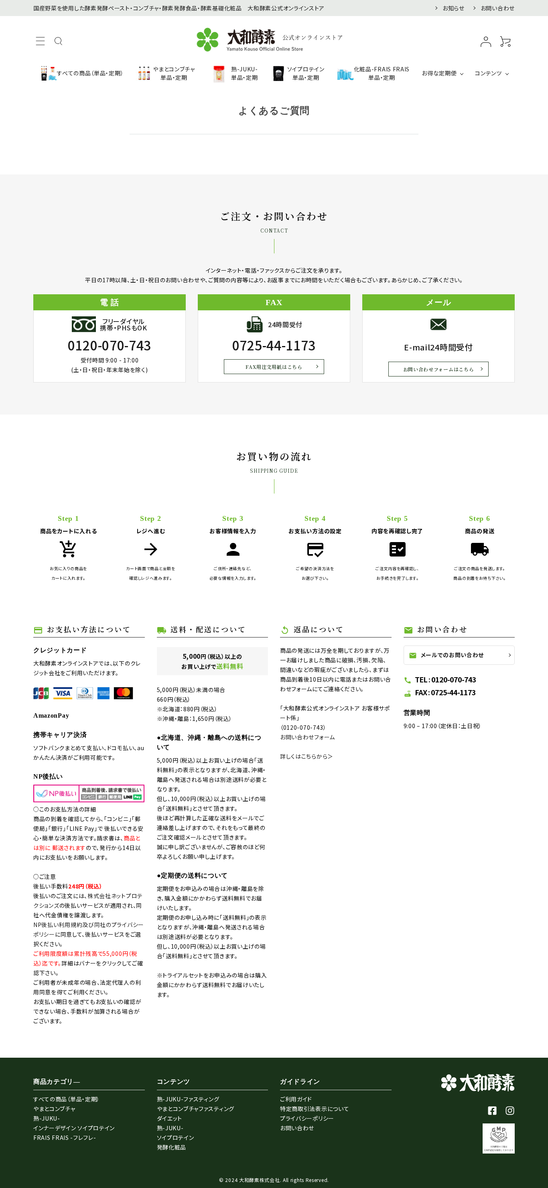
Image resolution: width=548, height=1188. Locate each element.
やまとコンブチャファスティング (196, 1109)
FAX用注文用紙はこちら (274, 366)
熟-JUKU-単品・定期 (244, 73)
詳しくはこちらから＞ (306, 756)
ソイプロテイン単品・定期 (306, 73)
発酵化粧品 (172, 1147)
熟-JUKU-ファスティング (188, 1099)
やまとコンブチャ (54, 1109)
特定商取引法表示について (314, 1109)
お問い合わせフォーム (307, 737)
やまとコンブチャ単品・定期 (174, 73)
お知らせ (453, 8)
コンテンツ (488, 73)
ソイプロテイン (175, 1137)
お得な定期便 (439, 73)
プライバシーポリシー (307, 1118)
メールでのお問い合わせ (446, 655)
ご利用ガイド (296, 1099)
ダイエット (170, 1118)
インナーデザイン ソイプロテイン (74, 1128)
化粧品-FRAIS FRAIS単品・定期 (382, 73)
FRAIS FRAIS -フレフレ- (64, 1137)
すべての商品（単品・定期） (90, 73)
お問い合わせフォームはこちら (438, 369)
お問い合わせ (498, 8)
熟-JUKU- (46, 1118)
